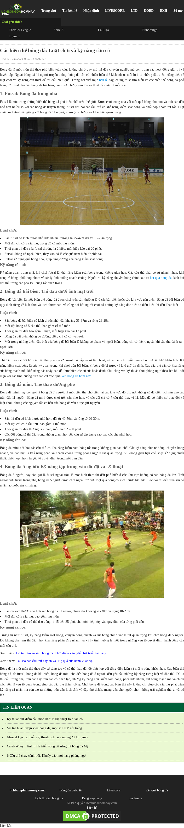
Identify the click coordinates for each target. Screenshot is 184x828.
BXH (163, 10)
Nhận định (91, 10)
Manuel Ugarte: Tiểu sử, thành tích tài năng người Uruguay (47, 737)
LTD (134, 10)
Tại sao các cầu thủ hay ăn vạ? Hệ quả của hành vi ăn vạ (54, 661)
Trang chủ (48, 10)
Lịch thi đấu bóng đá (49, 798)
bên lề (103, 80)
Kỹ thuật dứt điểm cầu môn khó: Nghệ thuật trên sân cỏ (45, 719)
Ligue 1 (14, 36)
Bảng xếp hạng (92, 798)
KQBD (149, 10)
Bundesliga (149, 30)
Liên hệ (92, 808)
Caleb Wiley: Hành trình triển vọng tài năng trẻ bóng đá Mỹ (47, 746)
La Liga (103, 30)
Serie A (59, 30)
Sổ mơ (178, 10)
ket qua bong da (161, 278)
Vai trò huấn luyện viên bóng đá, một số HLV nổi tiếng (44, 728)
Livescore (113, 790)
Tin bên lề (69, 10)
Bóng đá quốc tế (70, 790)
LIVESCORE (115, 10)
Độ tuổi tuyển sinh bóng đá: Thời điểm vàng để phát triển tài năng (61, 653)
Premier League (20, 30)
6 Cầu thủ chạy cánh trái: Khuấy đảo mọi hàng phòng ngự (46, 755)
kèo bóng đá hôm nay (76, 376)
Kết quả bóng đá (157, 790)
